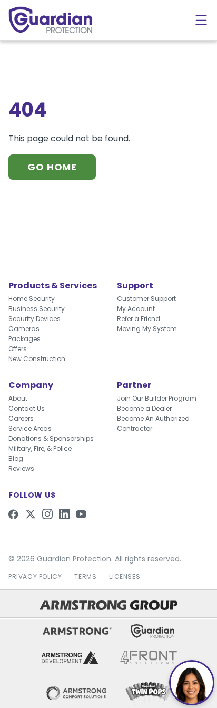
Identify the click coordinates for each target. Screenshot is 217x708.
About (17, 398)
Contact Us (26, 408)
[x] (30, 514)
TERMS (85, 577)
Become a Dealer (144, 408)
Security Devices (34, 318)
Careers (21, 418)
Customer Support (146, 298)
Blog (15, 458)
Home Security (31, 298)
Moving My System (147, 328)
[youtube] (81, 514)
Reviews (21, 468)
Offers (17, 348)
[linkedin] (64, 514)
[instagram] (47, 514)
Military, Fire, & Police (40, 448)
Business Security (36, 308)
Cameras (24, 328)
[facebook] (13, 514)
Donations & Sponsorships (51, 438)
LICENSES (124, 577)
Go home (52, 166)
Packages (24, 338)
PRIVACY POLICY (35, 577)
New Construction (36, 358)
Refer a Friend (138, 318)
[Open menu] (201, 20)
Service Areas (30, 428)
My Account (136, 308)
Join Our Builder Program (156, 398)
